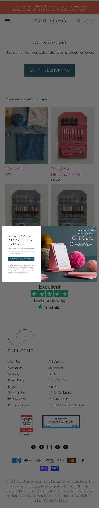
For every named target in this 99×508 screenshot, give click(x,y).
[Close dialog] (94, 229)
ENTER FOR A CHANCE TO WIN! (21, 259)
